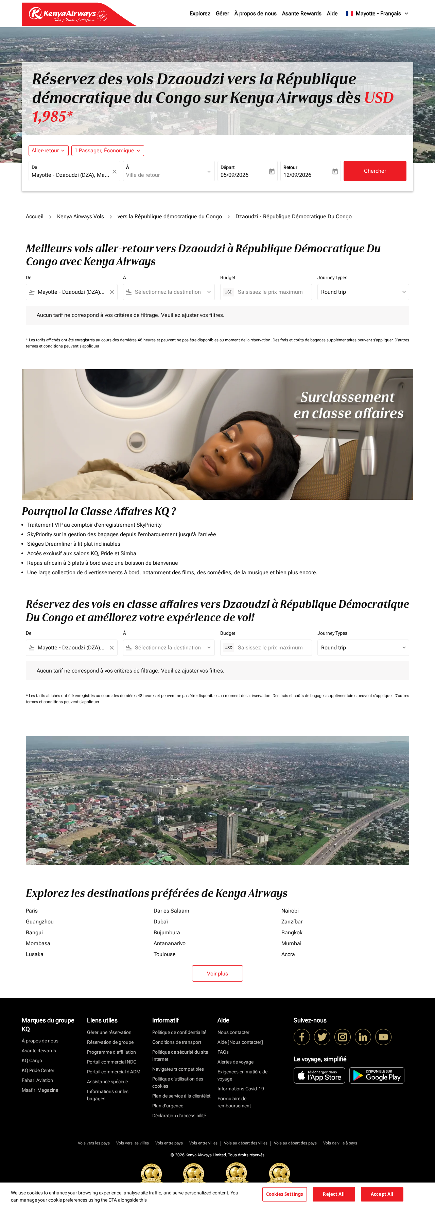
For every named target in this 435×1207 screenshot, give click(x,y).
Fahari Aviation (37, 1080)
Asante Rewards (301, 13)
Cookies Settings (284, 1194)
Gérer (222, 13)
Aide (332, 13)
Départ (227, 167)
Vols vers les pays (94, 1143)
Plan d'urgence (167, 1105)
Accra (288, 954)
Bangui (34, 932)
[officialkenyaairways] (342, 1037)
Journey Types (332, 277)
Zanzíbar (291, 921)
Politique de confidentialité (179, 1032)
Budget (227, 277)
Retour (290, 167)
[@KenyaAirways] (322, 1037)
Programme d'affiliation (111, 1052)
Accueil (35, 216)
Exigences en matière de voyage (242, 1075)
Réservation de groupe (110, 1042)
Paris (32, 910)
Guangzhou (40, 921)
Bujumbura (167, 932)
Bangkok (291, 932)
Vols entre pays (169, 1143)
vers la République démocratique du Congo (170, 216)
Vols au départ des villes (245, 1143)
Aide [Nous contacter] (240, 1042)
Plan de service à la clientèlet (181, 1096)
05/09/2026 (234, 175)
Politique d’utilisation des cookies (177, 1082)
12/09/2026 (297, 175)
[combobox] (71, 175)
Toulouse (165, 954)
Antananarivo (170, 943)
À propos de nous (255, 13)
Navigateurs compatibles (178, 1069)
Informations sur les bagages (107, 1095)
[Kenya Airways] (302, 1037)
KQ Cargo (32, 1060)
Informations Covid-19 (241, 1088)
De (34, 167)
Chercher (375, 171)
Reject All (333, 1194)
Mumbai (291, 943)
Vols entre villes (203, 1143)
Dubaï (161, 921)
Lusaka (35, 954)
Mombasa (38, 943)
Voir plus (217, 973)
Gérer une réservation (109, 1032)
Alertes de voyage (236, 1062)
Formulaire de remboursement (234, 1102)
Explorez (200, 13)
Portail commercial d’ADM (113, 1071)
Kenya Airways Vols (80, 216)
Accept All (382, 1194)
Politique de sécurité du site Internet (180, 1055)
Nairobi (290, 910)
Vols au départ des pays (295, 1143)
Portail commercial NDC (111, 1062)
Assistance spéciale (107, 1081)
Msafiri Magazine (40, 1090)
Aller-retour (45, 150)
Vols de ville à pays (340, 1143)
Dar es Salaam (171, 910)
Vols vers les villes (132, 1143)
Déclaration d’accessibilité (179, 1115)
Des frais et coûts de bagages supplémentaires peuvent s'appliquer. (334, 340)
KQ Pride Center (38, 1070)
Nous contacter (233, 1032)
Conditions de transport (176, 1042)
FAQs (223, 1052)
